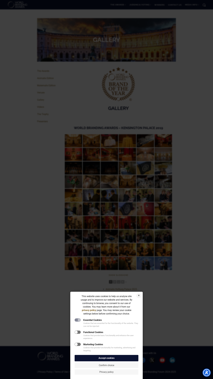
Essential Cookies (92, 320)
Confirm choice (106, 365)
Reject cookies (138, 295)
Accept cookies (106, 358)
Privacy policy (106, 372)
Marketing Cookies (93, 344)
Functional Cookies (93, 332)
